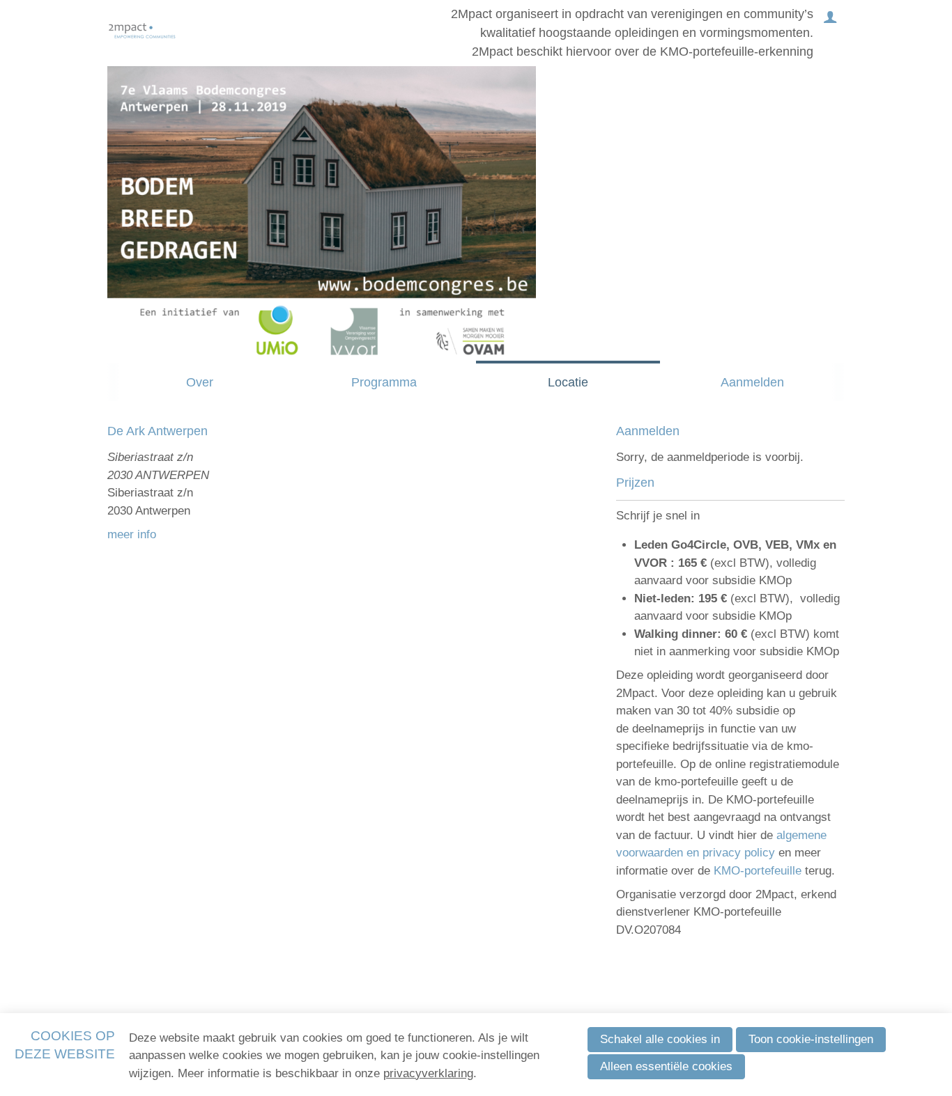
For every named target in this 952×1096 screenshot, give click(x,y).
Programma (384, 382)
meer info (131, 534)
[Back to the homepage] (142, 33)
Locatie (568, 382)
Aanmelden (752, 382)
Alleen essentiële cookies (666, 1066)
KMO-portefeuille (759, 870)
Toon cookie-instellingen (810, 1039)
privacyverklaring (428, 1073)
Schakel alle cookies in (660, 1039)
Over (199, 382)
